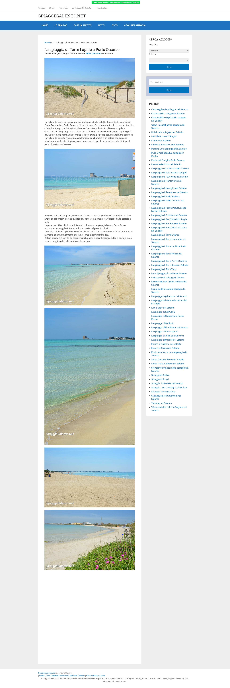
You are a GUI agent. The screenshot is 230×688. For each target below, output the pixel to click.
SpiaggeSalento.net (62, 16)
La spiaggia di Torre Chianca (165, 235)
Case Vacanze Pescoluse (57, 676)
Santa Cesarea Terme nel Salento (167, 359)
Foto (115, 25)
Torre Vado (63, 8)
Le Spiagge (61, 25)
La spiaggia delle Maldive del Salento (170, 168)
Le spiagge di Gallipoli (162, 323)
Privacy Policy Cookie (95, 676)
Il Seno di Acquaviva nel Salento (167, 144)
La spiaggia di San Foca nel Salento (169, 223)
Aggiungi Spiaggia (135, 25)
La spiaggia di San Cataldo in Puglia (169, 219)
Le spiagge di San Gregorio (164, 331)
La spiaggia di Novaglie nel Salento (169, 188)
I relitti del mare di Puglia (163, 136)
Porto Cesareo (93, 53)
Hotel (101, 25)
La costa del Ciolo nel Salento (166, 164)
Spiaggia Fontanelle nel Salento (167, 383)
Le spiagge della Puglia (163, 312)
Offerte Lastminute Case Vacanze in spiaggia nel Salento (116, 2)
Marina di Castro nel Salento (165, 348)
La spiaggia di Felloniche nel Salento (169, 176)
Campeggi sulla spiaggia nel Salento (169, 109)
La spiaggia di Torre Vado (163, 269)
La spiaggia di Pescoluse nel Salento (169, 192)
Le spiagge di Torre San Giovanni (167, 335)
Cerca (169, 67)
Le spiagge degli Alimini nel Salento (169, 296)
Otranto (52, 8)
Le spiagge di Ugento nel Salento (167, 340)
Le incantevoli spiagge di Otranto (167, 277)
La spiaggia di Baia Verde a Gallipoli (169, 172)
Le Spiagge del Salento (162, 308)
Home (45, 25)
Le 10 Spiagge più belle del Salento (169, 273)
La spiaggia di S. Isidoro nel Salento (169, 215)
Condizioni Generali (76, 676)
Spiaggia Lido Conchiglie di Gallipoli (169, 387)
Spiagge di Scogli (160, 379)
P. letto (152, 54)
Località (153, 44)
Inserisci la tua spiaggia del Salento (169, 149)
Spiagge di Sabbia (160, 375)
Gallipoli (41, 8)
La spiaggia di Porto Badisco (165, 196)
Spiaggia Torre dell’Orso (163, 391)
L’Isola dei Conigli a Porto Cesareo (168, 160)
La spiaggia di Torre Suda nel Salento (169, 265)
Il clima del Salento (161, 140)
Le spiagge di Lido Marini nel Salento (169, 327)
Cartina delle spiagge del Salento (168, 113)
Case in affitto (82, 25)
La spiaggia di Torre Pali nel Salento (169, 261)
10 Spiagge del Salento (81, 8)
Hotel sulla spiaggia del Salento (167, 132)
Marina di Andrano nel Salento (166, 344)
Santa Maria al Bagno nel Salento (167, 363)
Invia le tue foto (101, 8)
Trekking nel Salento (161, 403)
